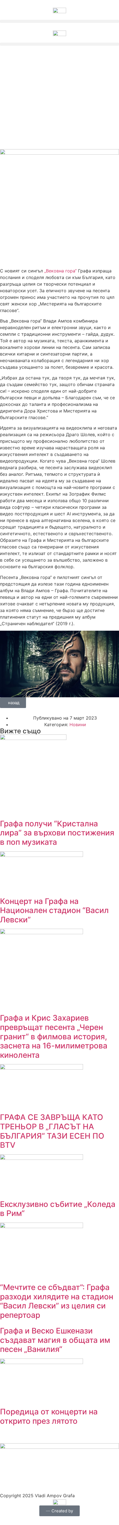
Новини (77, 724)
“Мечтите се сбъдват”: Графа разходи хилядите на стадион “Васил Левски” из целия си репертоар (56, 1301)
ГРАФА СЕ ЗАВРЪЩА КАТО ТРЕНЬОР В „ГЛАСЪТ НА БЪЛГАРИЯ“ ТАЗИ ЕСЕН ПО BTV (52, 1131)
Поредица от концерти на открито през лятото (49, 1416)
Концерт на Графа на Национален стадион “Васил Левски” (54, 910)
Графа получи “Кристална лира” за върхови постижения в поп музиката (57, 833)
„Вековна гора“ (60, 271)
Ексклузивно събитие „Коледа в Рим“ (57, 1208)
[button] (59, 21)
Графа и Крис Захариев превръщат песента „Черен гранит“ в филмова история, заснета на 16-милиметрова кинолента (53, 1036)
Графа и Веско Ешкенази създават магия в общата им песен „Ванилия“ (55, 1340)
